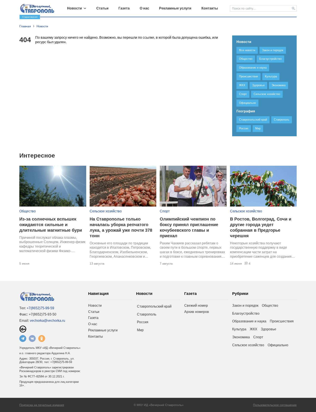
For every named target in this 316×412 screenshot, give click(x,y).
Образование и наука (249, 321)
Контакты (95, 336)
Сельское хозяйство (106, 211)
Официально (278, 345)
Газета (93, 318)
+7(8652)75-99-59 (40, 308)
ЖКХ (253, 329)
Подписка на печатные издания (41, 405)
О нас (92, 324)
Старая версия (29, 17)
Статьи (93, 312)
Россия (142, 322)
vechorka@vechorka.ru (47, 320)
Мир (140, 330)
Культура (239, 329)
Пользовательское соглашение (275, 405)
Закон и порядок (245, 305)
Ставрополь (146, 314)
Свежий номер (196, 305)
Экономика (241, 337)
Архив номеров (196, 312)
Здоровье (268, 329)
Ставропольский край (154, 306)
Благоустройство (245, 313)
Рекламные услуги (103, 330)
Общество (27, 211)
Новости (95, 305)
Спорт (165, 211)
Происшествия (282, 321)
